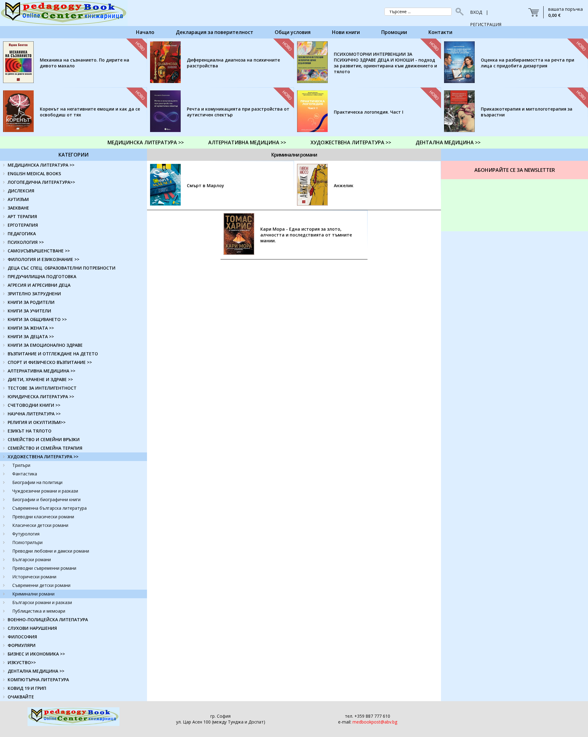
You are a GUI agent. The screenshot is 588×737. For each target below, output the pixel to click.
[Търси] (458, 11)
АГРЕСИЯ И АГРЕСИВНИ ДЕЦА (39, 285)
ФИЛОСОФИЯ (22, 637)
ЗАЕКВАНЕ (18, 208)
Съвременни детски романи (41, 585)
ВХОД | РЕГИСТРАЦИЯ (485, 13)
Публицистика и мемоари (38, 611)
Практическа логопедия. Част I (368, 112)
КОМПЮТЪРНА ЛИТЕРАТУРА (38, 679)
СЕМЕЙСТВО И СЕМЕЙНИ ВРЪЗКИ (44, 439)
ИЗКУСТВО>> (22, 662)
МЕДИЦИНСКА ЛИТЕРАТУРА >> (145, 142)
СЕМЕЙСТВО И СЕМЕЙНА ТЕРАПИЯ (45, 448)
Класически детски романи (40, 525)
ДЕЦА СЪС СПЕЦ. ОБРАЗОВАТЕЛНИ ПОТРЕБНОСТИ (61, 268)
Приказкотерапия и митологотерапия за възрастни (526, 112)
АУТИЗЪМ (18, 199)
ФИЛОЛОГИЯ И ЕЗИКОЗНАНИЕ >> (43, 259)
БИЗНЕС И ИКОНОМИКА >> (36, 654)
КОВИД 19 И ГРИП (27, 688)
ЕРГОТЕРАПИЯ (23, 225)
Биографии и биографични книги (46, 499)
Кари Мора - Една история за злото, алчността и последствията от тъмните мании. (306, 235)
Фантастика (24, 474)
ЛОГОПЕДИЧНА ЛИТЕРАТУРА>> (41, 182)
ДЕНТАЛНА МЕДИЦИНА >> (448, 142)
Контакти (440, 32)
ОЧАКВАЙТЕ (21, 697)
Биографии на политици (37, 482)
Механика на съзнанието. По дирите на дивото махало (84, 63)
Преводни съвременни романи (44, 568)
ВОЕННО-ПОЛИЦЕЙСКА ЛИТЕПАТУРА (48, 619)
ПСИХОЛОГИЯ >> (26, 242)
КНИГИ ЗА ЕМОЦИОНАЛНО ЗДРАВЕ (45, 345)
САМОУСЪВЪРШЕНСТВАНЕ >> (39, 251)
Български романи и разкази (42, 602)
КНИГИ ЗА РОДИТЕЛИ (31, 302)
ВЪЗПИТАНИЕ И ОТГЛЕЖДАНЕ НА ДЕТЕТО (53, 354)
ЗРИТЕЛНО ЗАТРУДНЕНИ (34, 294)
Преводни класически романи (43, 517)
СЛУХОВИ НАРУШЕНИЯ (32, 628)
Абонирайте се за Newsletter (514, 170)
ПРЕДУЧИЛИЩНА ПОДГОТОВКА (42, 276)
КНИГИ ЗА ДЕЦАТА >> (31, 336)
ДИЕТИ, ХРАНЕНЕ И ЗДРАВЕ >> (40, 379)
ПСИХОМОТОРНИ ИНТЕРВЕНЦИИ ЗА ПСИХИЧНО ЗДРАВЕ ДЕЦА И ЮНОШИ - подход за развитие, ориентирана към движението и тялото (385, 62)
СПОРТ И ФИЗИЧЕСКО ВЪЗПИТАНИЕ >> (50, 362)
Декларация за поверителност (214, 32)
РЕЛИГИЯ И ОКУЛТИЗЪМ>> (37, 422)
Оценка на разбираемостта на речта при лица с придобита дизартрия (527, 63)
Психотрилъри (27, 542)
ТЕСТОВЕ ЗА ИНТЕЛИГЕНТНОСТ (42, 388)
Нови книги (346, 32)
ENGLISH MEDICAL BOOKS (34, 173)
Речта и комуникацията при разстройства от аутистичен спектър (238, 112)
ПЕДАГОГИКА (22, 233)
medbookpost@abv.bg (374, 722)
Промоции (394, 32)
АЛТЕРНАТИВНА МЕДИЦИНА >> (247, 142)
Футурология (26, 534)
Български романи (31, 559)
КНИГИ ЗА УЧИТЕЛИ (29, 311)
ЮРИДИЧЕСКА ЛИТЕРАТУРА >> (41, 396)
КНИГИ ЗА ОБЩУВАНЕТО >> (37, 319)
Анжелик (343, 185)
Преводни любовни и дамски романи (50, 551)
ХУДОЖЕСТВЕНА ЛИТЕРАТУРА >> (351, 142)
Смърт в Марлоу (205, 185)
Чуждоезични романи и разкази (45, 491)
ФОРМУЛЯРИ (22, 645)
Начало (145, 32)
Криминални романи (33, 594)
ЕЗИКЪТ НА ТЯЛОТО (29, 431)
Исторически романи (34, 577)
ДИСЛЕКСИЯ (21, 191)
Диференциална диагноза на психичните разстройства (233, 63)
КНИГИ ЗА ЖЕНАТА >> (31, 328)
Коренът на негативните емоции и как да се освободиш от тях (90, 112)
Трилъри (21, 465)
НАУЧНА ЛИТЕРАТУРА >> (34, 414)
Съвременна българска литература (49, 508)
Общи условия (293, 32)
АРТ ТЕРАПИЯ (22, 216)
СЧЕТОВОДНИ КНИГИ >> (34, 405)
